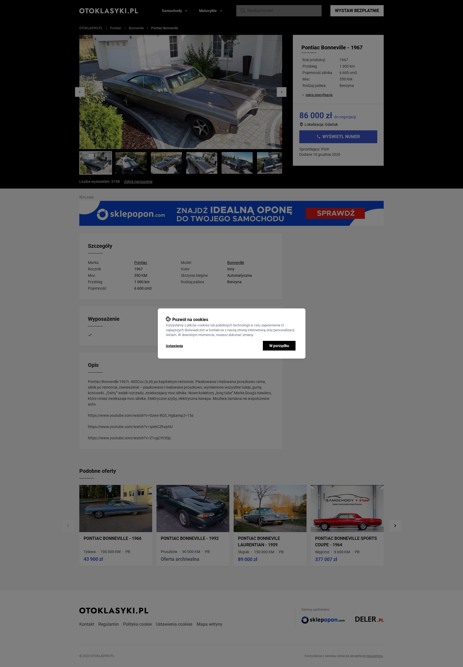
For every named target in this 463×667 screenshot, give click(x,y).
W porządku (279, 346)
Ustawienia (174, 346)
